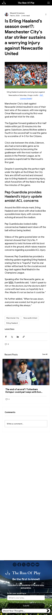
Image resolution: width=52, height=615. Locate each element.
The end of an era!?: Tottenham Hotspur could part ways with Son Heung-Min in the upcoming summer (24, 390)
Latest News (9, 329)
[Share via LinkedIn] (18, 337)
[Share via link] (23, 337)
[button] (26, 610)
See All (44, 354)
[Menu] (48, 2)
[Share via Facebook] (6, 337)
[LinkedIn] (28, 564)
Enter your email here (16, 593)
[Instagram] (15, 564)
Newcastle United (30, 318)
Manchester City (12, 318)
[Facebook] (19, 564)
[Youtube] (33, 564)
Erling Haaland (12, 323)
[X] (24, 564)
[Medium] (37, 564)
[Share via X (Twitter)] (12, 337)
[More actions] (45, 14)
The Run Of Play (26, 2)
